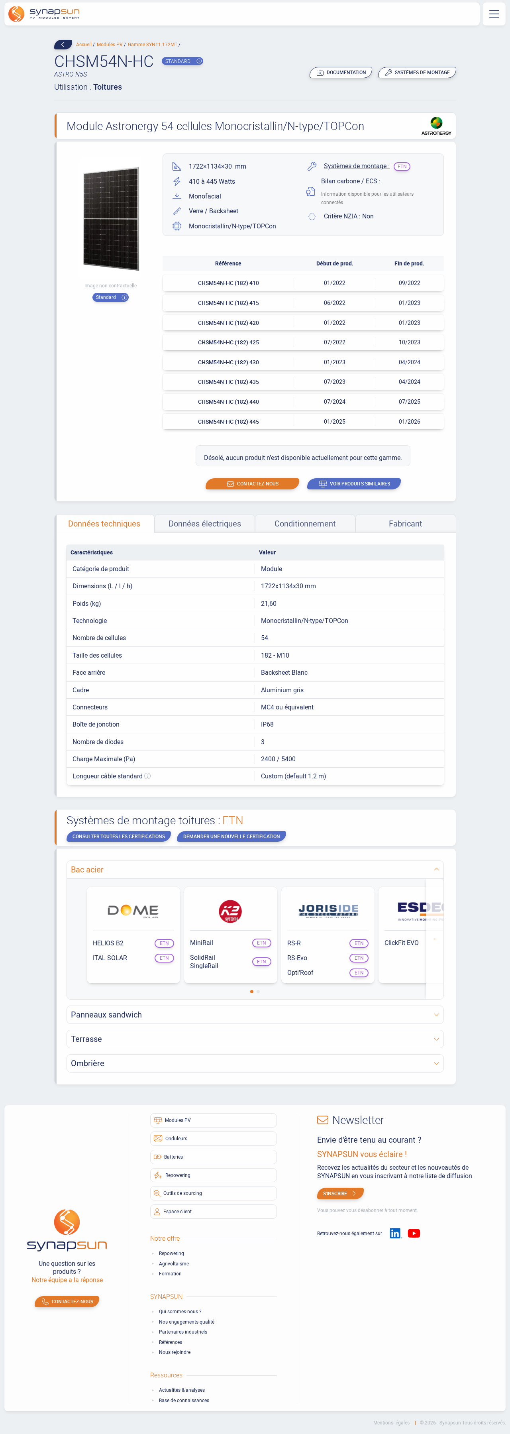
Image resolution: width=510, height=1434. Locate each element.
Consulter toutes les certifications (119, 836)
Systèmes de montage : (357, 166)
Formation (170, 1274)
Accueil (84, 44)
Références (170, 1342)
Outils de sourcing (182, 1193)
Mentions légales (392, 1423)
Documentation (346, 72)
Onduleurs (176, 1138)
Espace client (177, 1211)
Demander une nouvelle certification (231, 836)
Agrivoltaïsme (174, 1264)
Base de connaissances (184, 1400)
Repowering (177, 1175)
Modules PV (110, 44)
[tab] (104, 523)
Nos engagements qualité (186, 1322)
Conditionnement (305, 523)
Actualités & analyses (182, 1390)
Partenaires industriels (183, 1332)
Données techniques (104, 523)
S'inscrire (335, 1193)
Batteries (173, 1156)
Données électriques (205, 523)
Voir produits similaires (360, 483)
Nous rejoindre (174, 1352)
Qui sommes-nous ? (180, 1311)
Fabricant (405, 523)
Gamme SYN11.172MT (153, 44)
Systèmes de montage (422, 72)
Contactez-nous (258, 483)
